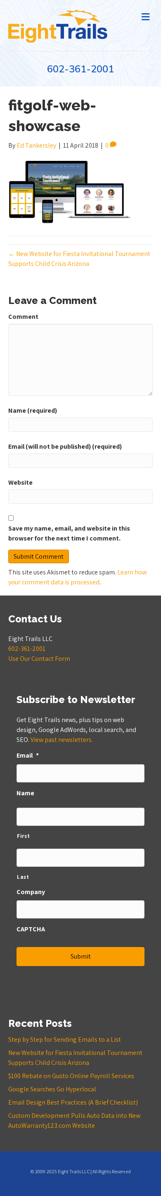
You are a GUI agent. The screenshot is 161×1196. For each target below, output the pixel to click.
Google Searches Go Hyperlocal (52, 1089)
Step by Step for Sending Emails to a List (64, 1039)
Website (20, 482)
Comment (23, 316)
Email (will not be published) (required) (65, 446)
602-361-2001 (80, 69)
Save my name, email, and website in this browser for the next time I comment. (69, 533)
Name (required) (32, 410)
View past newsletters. (62, 739)
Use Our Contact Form (39, 658)
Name (25, 793)
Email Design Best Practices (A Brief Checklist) (73, 1102)
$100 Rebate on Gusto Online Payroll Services (71, 1076)
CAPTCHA (31, 929)
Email (28, 755)
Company (31, 892)
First (23, 836)
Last (23, 876)
